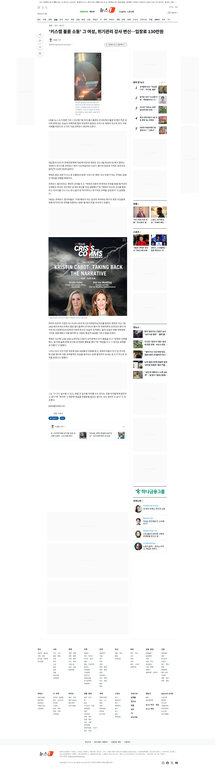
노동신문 (130, 12)
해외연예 (102, 709)
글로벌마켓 (149, 700)
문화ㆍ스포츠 (134, 664)
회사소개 (88, 742)
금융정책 (149, 656)
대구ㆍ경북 (103, 678)
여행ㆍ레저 (87, 717)
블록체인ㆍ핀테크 (152, 673)
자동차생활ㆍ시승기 (90, 728)
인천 (100, 662)
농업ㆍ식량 (72, 667)
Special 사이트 (167, 693)
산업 (163, 649)
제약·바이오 (73, 700)
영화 (100, 703)
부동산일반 (41, 697)
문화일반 (87, 709)
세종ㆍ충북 (103, 667)
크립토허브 (84, 12)
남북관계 (133, 667)
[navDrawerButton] (39, 7)
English (122, 12)
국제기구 (87, 675)
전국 (101, 649)
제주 (100, 686)
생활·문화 (88, 693)
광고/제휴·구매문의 (101, 742)
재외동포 (118, 659)
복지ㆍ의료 (72, 697)
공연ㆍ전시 (87, 697)
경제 (70, 649)
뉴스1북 (164, 711)
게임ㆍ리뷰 (56, 711)
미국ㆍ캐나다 (88, 656)
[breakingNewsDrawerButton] (43, 7)
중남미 (86, 667)
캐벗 (62, 418)
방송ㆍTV (102, 700)
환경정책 (71, 670)
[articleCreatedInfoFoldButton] (72, 45)
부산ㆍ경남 (103, 681)
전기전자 (164, 659)
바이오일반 (72, 706)
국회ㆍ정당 (41, 656)
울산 (100, 684)
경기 (100, 659)
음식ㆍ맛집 (87, 731)
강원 (100, 664)
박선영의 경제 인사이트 (150, 506)
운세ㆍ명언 (87, 720)
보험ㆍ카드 (149, 662)
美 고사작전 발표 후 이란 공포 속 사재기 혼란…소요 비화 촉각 (63, 434)
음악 (100, 706)
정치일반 (40, 662)
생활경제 (164, 670)
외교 (116, 649)
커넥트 (171, 7)
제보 (176, 7)
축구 (116, 703)
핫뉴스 (136, 327)
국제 (50, 26)
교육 (54, 659)
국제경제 (87, 670)
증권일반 (149, 664)
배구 (116, 709)
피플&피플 (87, 678)
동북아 (86, 653)
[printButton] (40, 53)
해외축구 (118, 706)
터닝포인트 (165, 709)
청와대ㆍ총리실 (43, 653)
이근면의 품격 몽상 (149, 543)
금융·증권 (150, 649)
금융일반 (149, 653)
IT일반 (55, 706)
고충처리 (127, 742)
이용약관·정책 (116, 742)
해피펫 (92, 12)
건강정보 (87, 714)
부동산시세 (41, 706)
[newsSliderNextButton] (165, 82)
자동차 (163, 662)
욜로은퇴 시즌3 (148, 518)
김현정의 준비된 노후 (150, 531)
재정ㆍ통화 (72, 656)
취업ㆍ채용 (165, 681)
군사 (131, 656)
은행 (147, 659)
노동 (54, 664)
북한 (132, 649)
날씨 (54, 670)
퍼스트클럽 (165, 714)
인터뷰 (101, 711)
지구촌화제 (87, 681)
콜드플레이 (54, 418)
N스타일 (102, 714)
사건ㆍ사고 (56, 653)
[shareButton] (40, 34)
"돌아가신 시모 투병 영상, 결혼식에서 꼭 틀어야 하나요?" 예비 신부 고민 (155, 355)
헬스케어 (71, 703)
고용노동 (71, 664)
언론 (85, 711)
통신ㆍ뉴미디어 (58, 700)
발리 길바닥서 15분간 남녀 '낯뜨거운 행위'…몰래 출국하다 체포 (155, 334)
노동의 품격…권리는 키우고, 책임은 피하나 (153, 547)
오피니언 (137, 500)
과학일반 (56, 714)
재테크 (148, 670)
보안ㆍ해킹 (56, 709)
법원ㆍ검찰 (56, 656)
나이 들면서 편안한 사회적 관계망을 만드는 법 (153, 535)
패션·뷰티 (164, 673)
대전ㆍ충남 (103, 670)
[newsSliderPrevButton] (159, 82)
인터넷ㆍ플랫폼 (58, 697)
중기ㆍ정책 (165, 664)
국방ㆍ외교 (118, 653)
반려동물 (87, 725)
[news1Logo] (46, 754)
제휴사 (148, 693)
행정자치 (102, 653)
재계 (162, 656)
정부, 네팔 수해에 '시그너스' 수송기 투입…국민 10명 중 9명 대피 (169, 2)
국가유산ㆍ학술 (89, 706)
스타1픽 (164, 703)
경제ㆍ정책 (72, 653)
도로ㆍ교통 (87, 722)
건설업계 (40, 709)
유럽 (85, 662)
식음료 (163, 675)
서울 (100, 656)
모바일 (55, 703)
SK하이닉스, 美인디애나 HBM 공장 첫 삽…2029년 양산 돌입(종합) (82, 2)
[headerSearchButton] (46, 7)
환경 (54, 667)
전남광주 (102, 675)
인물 (54, 673)
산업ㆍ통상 (72, 659)
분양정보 (40, 703)
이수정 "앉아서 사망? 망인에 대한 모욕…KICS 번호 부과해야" (148, 110)
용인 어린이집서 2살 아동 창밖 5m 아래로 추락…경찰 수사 (148, 120)
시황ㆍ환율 (149, 667)
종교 (85, 703)
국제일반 (87, 684)
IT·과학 (56, 693)
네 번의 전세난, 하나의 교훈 (154, 509)
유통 (162, 667)
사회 (54, 649)
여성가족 (56, 675)
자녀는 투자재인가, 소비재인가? (153, 522)
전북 (100, 673)
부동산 (40, 693)
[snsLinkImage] (163, 763)
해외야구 (118, 700)
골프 (116, 714)
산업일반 (164, 653)
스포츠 (136, 231)
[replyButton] (40, 41)
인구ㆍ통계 (72, 662)
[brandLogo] (107, 10)
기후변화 (87, 673)
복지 (54, 662)
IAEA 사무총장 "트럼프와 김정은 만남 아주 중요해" (126, 2)
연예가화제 (103, 697)
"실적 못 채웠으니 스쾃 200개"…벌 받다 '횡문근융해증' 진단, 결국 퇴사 (155, 375)
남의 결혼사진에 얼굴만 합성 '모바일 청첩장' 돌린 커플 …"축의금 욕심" (155, 365)
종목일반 (118, 717)
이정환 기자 (57, 40)
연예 (135, 203)
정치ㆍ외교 (134, 653)
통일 (116, 656)
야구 (116, 697)
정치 (39, 649)
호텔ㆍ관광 (165, 678)
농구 (116, 711)
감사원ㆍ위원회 (43, 659)
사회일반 (56, 678)
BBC (147, 697)
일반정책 (40, 700)
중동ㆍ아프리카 (89, 664)
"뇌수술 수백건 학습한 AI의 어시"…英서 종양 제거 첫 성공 (100, 434)
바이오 (71, 693)
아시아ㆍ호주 (88, 659)
